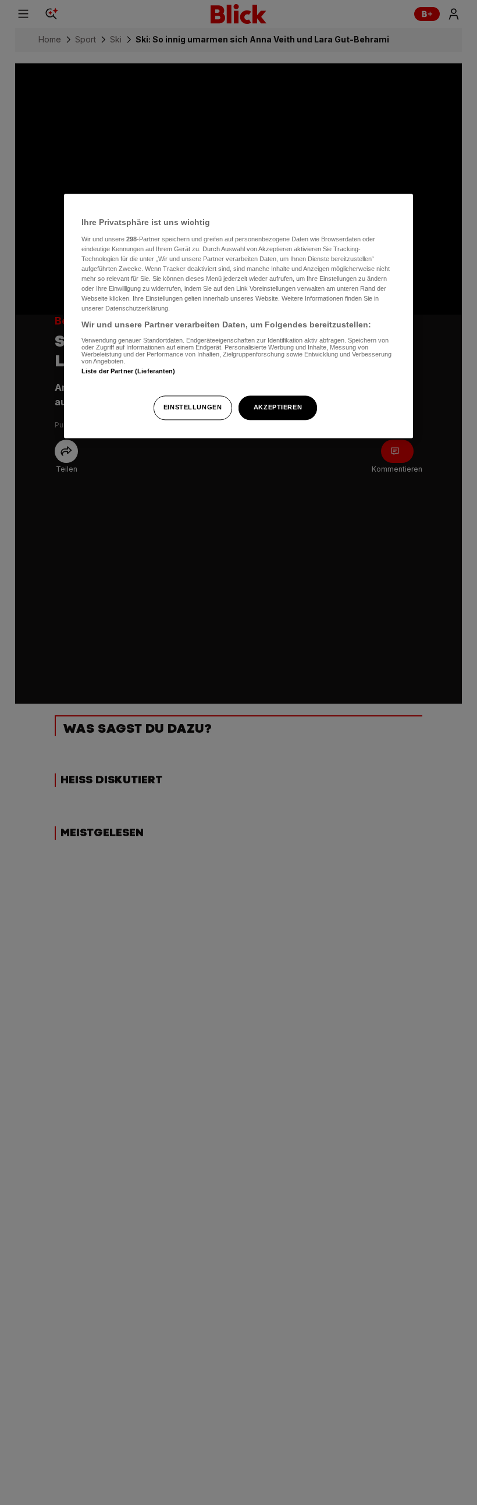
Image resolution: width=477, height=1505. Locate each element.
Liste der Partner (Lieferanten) (128, 371)
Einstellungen (192, 407)
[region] (238, 316)
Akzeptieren (278, 407)
